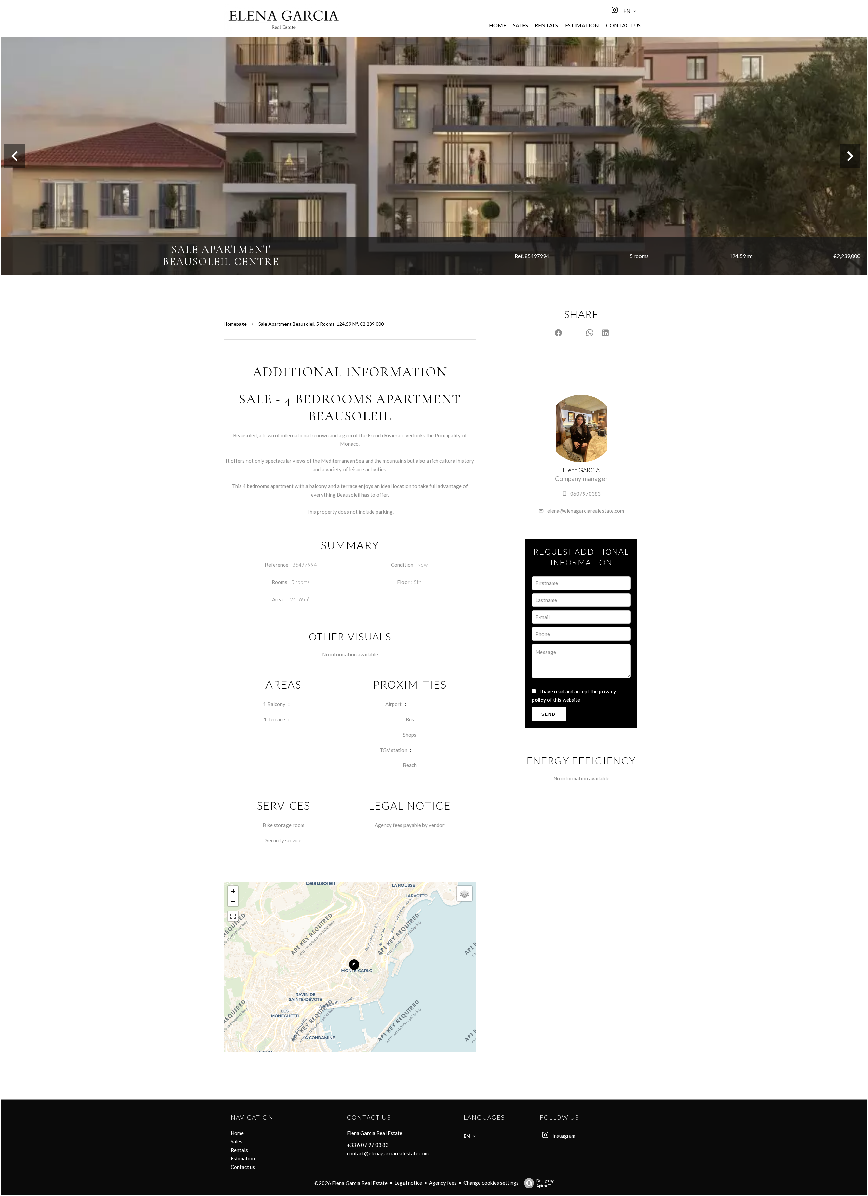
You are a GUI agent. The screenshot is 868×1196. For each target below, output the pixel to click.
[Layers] (464, 893)
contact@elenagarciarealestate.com (388, 1153)
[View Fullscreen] (233, 916)
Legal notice (408, 1183)
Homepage (235, 324)
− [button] (233, 901)
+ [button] (233, 891)
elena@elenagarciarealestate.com (585, 510)
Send (548, 714)
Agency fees (443, 1183)
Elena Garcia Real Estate (374, 1133)
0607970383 (585, 494)
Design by (545, 1183)
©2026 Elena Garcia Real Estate (351, 1183)
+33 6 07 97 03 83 (368, 1145)
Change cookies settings (491, 1183)
